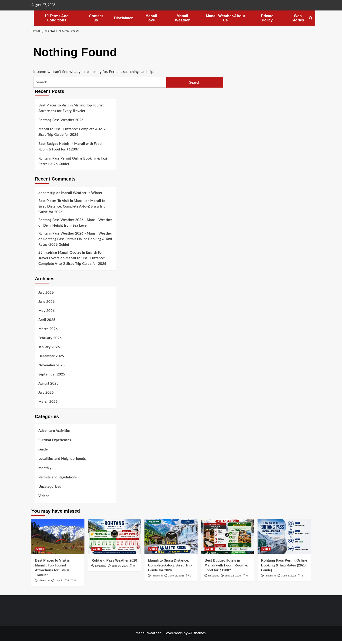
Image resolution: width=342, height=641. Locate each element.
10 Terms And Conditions (56, 18)
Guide (43, 449)
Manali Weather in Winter (81, 193)
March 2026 (48, 329)
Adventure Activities (54, 431)
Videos (43, 496)
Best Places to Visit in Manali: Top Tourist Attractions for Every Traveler (71, 108)
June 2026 (46, 301)
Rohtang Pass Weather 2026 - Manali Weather (75, 220)
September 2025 (51, 374)
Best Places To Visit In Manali (61, 201)
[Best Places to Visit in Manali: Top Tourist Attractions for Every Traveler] (57, 536)
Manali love (151, 18)
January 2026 (49, 347)
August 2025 (48, 383)
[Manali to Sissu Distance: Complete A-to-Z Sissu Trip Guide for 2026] (171, 536)
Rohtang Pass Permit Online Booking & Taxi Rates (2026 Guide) (72, 161)
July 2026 (46, 292)
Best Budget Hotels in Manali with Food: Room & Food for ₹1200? (70, 146)
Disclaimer (123, 18)
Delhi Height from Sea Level (65, 225)
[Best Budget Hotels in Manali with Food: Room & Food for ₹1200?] (227, 536)
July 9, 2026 (62, 580)
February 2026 (50, 338)
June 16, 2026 (120, 565)
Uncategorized (49, 486)
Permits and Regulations (57, 477)
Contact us (96, 18)
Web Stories (298, 18)
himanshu (44, 580)
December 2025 (51, 356)
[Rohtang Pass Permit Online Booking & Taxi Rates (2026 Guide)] (284, 536)
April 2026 (46, 320)
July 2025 (46, 392)
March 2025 (48, 401)
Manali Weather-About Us (225, 18)
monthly (44, 468)
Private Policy (267, 18)
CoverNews (173, 633)
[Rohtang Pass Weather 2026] (114, 536)
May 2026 (46, 311)
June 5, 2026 (288, 575)
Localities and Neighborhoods (62, 458)
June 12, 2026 (233, 575)
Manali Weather (182, 18)
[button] (311, 18)
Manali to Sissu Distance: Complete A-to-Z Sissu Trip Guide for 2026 (72, 131)
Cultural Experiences (54, 440)
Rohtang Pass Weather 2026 (61, 120)
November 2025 (51, 365)
